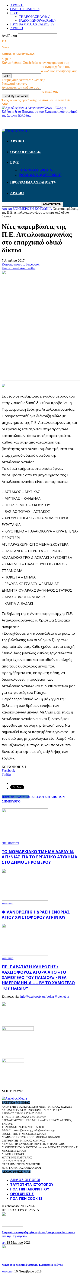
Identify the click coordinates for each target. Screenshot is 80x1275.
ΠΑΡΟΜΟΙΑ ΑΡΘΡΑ (15, 796)
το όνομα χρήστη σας (55, 66)
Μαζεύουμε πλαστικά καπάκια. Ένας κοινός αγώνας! (32, 1264)
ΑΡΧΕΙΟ (16, 28)
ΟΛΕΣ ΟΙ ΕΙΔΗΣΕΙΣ (24, 9)
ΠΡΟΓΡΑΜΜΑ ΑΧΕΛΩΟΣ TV (32, 24)
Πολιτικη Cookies (26, 1198)
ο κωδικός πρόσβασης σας (59, 71)
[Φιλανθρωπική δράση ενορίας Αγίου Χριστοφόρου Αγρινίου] (25, 899)
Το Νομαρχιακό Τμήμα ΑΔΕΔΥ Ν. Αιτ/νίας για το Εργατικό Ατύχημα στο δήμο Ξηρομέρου (39, 857)
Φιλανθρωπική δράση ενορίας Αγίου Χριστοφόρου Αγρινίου (36, 914)
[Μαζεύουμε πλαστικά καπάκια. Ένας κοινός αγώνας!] (12, 1258)
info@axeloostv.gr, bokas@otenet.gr (44, 996)
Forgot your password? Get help (23, 80)
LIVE (14, 13)
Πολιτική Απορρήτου (29, 1189)
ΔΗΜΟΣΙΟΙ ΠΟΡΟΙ (25, 1180)
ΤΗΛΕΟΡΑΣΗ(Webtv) (34, 16)
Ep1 (4, 1243)
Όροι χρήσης (22, 1194)
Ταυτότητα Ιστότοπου (31, 1184)
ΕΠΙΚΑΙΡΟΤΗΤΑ (10, 843)
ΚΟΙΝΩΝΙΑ (7, 903)
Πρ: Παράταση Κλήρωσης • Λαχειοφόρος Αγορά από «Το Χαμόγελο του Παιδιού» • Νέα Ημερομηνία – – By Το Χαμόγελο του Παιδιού (38, 977)
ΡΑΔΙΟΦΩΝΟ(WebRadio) (37, 20)
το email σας (49, 91)
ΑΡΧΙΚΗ (16, 5)
